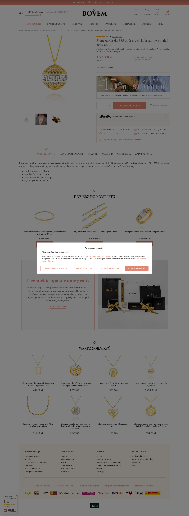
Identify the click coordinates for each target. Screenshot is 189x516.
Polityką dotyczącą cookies (100, 256)
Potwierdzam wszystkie (136, 268)
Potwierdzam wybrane (84, 268)
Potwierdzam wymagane (110, 268)
